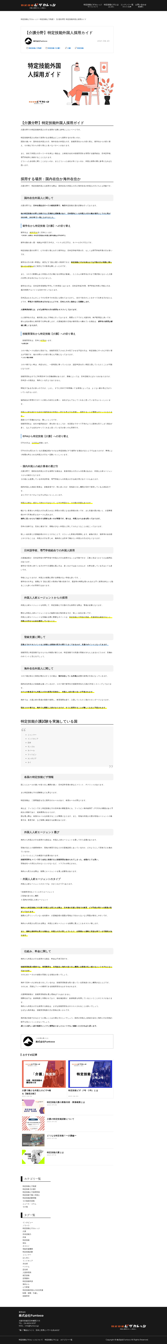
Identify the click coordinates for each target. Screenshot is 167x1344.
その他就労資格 (29, 1201)
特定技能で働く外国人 (31, 1195)
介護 (24, 1231)
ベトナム (26, 1266)
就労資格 (26, 1275)
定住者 (25, 1269)
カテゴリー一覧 (66, 1340)
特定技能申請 (28, 1281)
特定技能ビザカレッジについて (31, 1340)
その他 (25, 1207)
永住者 (25, 1264)
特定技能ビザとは (51, 1340)
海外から (26, 1284)
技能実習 (26, 1296)
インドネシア (28, 1261)
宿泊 (24, 1243)
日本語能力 (27, 1234)
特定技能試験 (28, 1252)
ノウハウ (26, 1225)
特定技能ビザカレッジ (31, 1228)
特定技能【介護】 (29, 1189)
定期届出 (26, 1278)
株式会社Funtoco (31, 1315)
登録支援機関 (28, 1249)
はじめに (26, 1258)
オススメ (26, 1246)
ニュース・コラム (29, 1204)
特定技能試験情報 (29, 1198)
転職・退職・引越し (30, 1293)
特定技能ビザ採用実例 (31, 1192)
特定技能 (26, 1240)
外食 (24, 1237)
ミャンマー (27, 1255)
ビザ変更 (26, 1287)
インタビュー (28, 1222)
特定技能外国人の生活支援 (33, 1290)
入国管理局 (27, 1272)
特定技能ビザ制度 (29, 1186)
